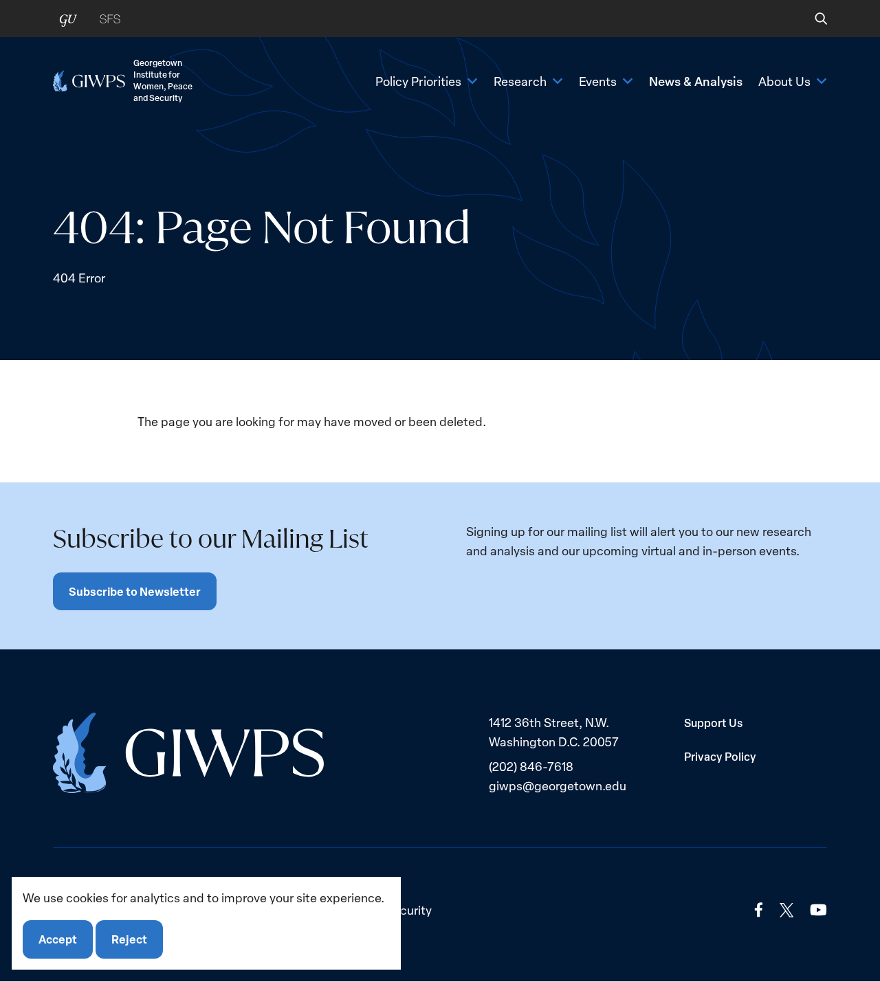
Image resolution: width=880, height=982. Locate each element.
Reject (129, 939)
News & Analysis (695, 80)
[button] (811, 18)
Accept (57, 939)
